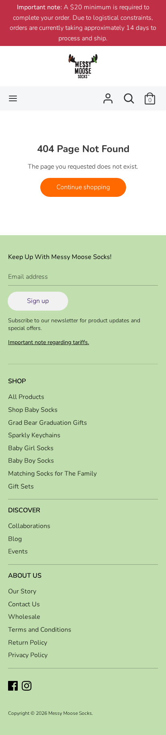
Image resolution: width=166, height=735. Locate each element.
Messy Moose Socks (70, 713)
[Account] (108, 95)
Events (18, 551)
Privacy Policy (28, 655)
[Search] (129, 95)
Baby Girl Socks (31, 448)
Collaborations (29, 526)
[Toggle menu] (13, 98)
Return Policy (27, 642)
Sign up (38, 301)
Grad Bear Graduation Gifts (47, 422)
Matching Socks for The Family (52, 473)
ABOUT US (25, 575)
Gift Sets (21, 486)
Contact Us (24, 604)
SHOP (17, 381)
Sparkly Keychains (34, 435)
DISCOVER (24, 510)
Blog (15, 539)
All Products (26, 397)
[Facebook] (13, 687)
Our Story (22, 591)
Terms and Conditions (39, 629)
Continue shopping (83, 187)
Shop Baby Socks (33, 409)
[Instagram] (27, 687)
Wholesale (24, 616)
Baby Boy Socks (31, 460)
